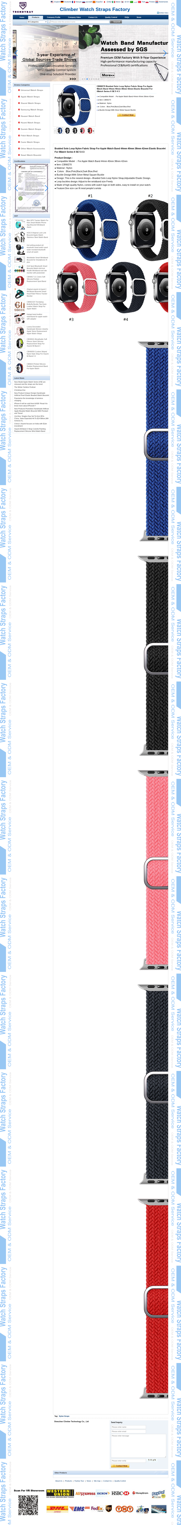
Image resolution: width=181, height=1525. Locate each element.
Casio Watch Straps (30, 142)
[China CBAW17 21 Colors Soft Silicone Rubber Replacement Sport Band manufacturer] (19, 281)
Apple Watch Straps (30, 97)
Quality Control (111, 17)
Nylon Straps (64, 1416)
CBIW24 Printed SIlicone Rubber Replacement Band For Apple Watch (37, 366)
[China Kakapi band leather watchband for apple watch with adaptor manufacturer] (19, 318)
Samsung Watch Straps (32, 110)
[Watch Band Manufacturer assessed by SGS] (90, 81)
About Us (58, 1481)
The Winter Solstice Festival (24, 387)
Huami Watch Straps (30, 122)
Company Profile (53, 17)
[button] (82, 79)
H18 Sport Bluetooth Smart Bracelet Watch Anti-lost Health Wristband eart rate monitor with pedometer (37, 269)
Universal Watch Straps (32, 90)
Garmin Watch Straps (31, 129)
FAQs (127, 17)
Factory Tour (79, 1481)
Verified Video (163, 13)
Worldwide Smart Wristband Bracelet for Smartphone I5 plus (37, 260)
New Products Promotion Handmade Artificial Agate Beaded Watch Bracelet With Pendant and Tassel (31, 411)
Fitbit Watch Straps (30, 135)
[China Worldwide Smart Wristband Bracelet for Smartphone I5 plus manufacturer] (19, 260)
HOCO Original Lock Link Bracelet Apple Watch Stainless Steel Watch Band (37, 235)
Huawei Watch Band (30, 116)
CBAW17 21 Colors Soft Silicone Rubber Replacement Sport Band (36, 279)
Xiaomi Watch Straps (31, 103)
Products (35, 17)
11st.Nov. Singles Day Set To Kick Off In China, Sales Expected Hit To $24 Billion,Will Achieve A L (31, 418)
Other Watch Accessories (33, 148)
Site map (97, 1481)
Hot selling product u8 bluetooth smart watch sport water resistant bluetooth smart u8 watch (37, 248)
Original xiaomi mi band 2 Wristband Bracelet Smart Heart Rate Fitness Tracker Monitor (37, 292)
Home (22, 17)
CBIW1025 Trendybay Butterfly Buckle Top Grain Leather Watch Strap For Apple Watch (37, 305)
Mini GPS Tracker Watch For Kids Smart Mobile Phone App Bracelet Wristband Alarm (37, 223)
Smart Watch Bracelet (31, 155)
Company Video (74, 17)
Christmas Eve (19, 390)
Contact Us (92, 17)
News (139, 17)
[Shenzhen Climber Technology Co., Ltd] (23, 7)
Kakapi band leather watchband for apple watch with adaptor (37, 316)
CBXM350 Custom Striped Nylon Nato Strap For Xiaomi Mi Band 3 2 (38, 354)
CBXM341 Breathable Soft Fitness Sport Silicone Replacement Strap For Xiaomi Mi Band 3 (37, 342)
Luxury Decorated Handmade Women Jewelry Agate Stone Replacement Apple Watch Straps (37, 330)
